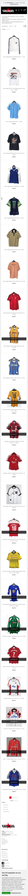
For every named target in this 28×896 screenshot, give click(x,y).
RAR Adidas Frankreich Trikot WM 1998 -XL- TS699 (14, 789)
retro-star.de (6, 863)
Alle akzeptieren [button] (6, 893)
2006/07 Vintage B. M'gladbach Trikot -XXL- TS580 (14, 636)
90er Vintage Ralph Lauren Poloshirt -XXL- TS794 (14, 281)
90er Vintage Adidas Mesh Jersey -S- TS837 (14, 218)
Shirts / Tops (5, 809)
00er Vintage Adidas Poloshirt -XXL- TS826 (14, 249)
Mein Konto (4, 851)
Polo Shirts (5, 807)
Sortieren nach (5, 26)
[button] (19, 10)
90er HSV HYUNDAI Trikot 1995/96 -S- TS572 (14, 728)
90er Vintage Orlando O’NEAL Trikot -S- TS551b (14, 377)
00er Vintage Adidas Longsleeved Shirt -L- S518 (14, 56)
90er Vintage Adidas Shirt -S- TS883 (14, 121)
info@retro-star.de (14, 4)
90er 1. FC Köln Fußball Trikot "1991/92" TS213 (14, 759)
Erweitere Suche (5, 857)
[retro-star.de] (8, 10)
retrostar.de (6, 865)
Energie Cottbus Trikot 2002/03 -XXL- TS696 (14, 698)
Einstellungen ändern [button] (16, 893)
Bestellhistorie (4, 853)
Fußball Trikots (6, 811)
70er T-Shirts (5, 804)
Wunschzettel (4, 855)
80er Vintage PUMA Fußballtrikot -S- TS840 (14, 186)
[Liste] (25, 26)
